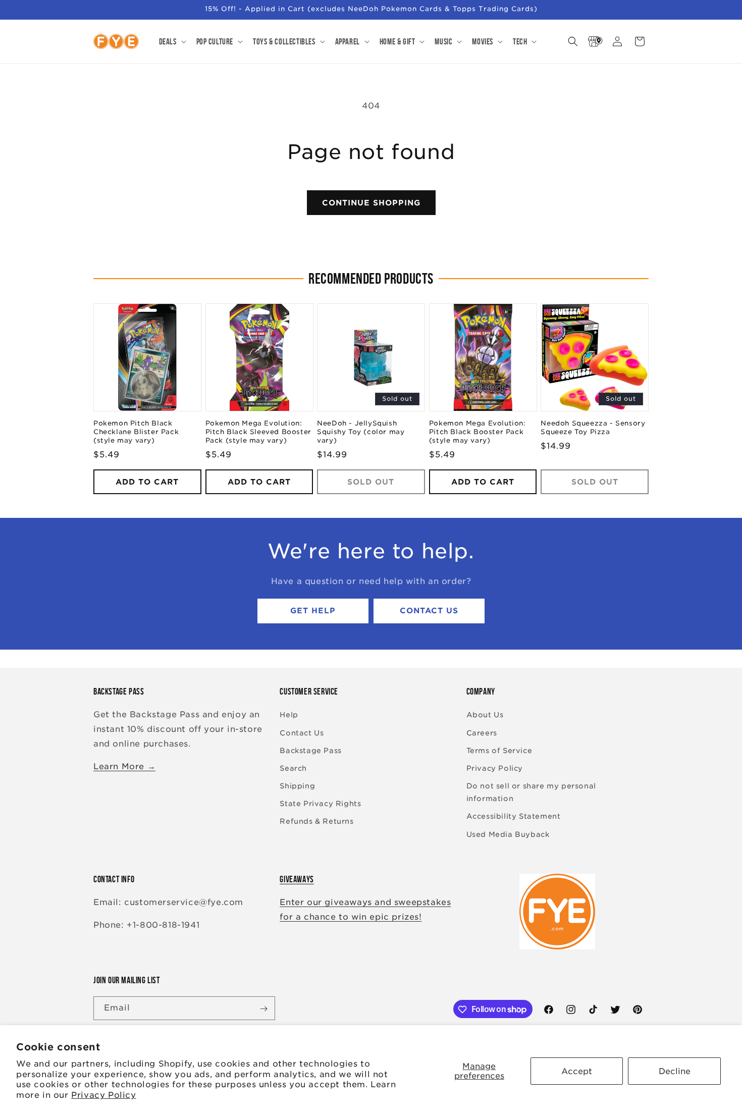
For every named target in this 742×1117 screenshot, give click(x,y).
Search (293, 768)
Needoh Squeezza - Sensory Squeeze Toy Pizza (593, 428)
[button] (171, 41)
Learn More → (124, 766)
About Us (485, 715)
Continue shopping (371, 202)
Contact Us (429, 611)
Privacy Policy (103, 1095)
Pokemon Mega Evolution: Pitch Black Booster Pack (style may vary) (477, 432)
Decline (675, 1071)
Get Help (313, 611)
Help (289, 715)
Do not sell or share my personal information (531, 792)
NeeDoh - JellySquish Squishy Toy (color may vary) (360, 432)
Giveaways (296, 879)
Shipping (297, 786)
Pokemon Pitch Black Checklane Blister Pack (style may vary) (136, 432)
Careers (481, 733)
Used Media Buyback (508, 834)
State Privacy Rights (320, 804)
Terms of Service (499, 751)
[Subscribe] (263, 1009)
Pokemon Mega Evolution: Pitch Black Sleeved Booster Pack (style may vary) (258, 432)
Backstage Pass (310, 751)
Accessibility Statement (513, 817)
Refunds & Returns (316, 822)
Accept (576, 1071)
